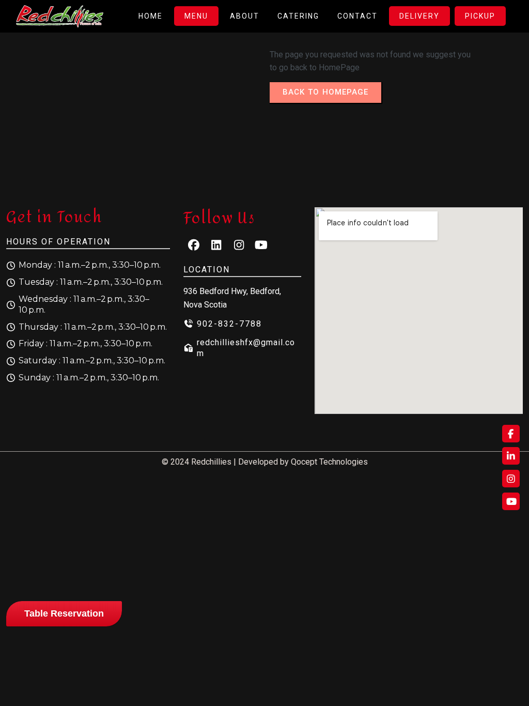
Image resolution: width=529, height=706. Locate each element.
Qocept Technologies (329, 462)
